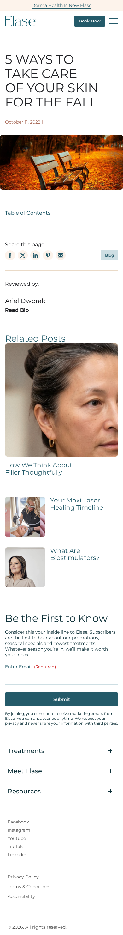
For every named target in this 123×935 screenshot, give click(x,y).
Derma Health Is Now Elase (61, 5)
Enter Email (30, 667)
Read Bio (17, 310)
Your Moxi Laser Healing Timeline (76, 503)
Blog (109, 255)
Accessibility (21, 896)
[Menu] (114, 21)
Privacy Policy (23, 877)
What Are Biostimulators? (75, 554)
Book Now (90, 21)
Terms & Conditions (29, 886)
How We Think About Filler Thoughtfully (38, 468)
